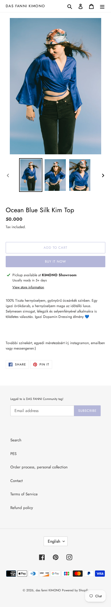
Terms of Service (24, 494)
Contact (16, 481)
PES (13, 454)
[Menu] (102, 6)
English (54, 541)
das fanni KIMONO (25, 6)
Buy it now (55, 261)
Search (15, 440)
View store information (28, 287)
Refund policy (21, 508)
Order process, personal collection (39, 467)
